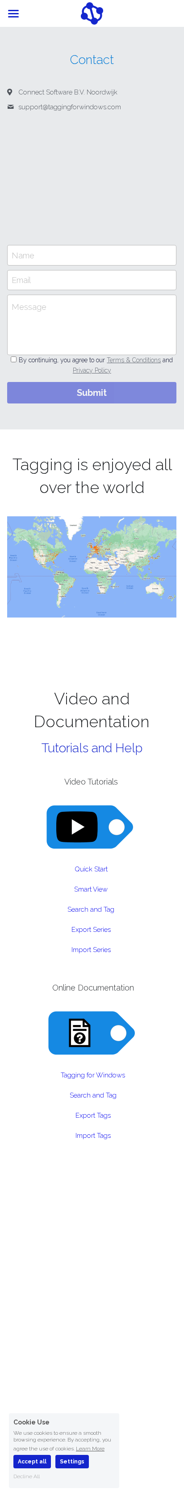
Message (29, 307)
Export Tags (93, 1115)
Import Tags (93, 1136)
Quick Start (91, 869)
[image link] (92, 13)
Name (23, 255)
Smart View (91, 889)
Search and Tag (90, 909)
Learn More (90, 1448)
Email (21, 280)
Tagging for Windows (93, 1075)
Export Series (91, 930)
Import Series (91, 950)
